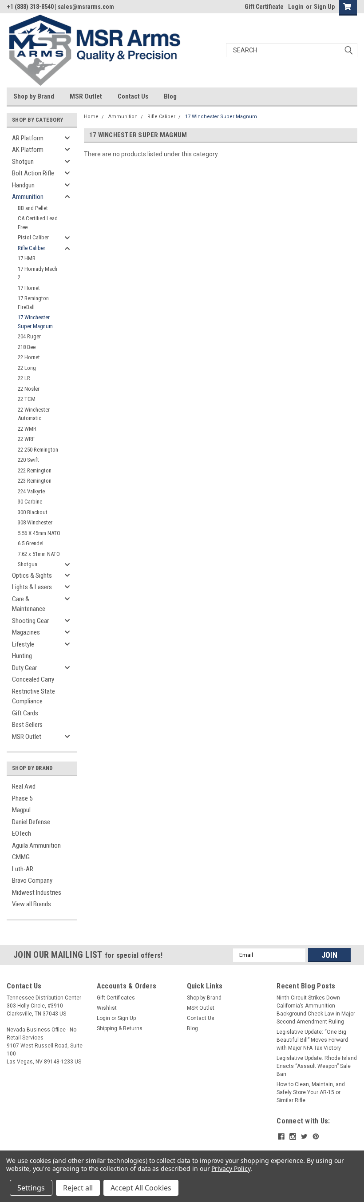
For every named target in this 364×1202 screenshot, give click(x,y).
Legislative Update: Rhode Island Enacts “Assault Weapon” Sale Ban (317, 1066)
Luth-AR (22, 869)
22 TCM (27, 399)
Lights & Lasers (32, 587)
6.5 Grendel (31, 543)
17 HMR (27, 258)
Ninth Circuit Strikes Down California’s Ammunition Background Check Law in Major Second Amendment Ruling (316, 1010)
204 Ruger (29, 336)
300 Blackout (32, 512)
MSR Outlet (86, 96)
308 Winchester (35, 522)
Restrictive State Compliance (33, 696)
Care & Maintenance (28, 604)
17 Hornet (29, 288)
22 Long (27, 368)
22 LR (24, 378)
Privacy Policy (230, 1168)
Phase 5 (22, 798)
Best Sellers (27, 725)
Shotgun (23, 162)
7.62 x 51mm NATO (39, 554)
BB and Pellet (33, 208)
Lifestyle (23, 644)
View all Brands (31, 904)
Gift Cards (25, 713)
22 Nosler (29, 388)
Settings (31, 1188)
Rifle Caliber (31, 248)
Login (296, 6)
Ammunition (28, 197)
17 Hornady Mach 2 (37, 273)
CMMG (21, 857)
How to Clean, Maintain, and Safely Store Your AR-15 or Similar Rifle (311, 1092)
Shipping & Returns (119, 1028)
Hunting (22, 656)
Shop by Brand (33, 96)
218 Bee (27, 347)
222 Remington (34, 470)
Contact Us (133, 96)
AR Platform (28, 138)
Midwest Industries (36, 893)
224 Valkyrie (31, 491)
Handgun (23, 185)
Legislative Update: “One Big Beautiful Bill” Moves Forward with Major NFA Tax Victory (312, 1040)
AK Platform (28, 150)
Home (91, 116)
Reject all (78, 1188)
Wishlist (107, 1008)
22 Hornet (29, 357)
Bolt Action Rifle (33, 173)
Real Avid (24, 786)
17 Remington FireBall (33, 302)
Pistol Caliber (33, 237)
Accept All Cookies (141, 1188)
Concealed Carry (33, 679)
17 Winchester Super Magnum (35, 321)
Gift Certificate (264, 6)
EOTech (21, 833)
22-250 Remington (38, 449)
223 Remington (34, 480)
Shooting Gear (30, 621)
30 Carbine (30, 501)
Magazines (26, 632)
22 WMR (27, 428)
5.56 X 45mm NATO (39, 533)
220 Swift (28, 459)
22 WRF (26, 439)
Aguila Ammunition (36, 845)
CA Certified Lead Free (38, 222)
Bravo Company (32, 881)
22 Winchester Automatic (34, 414)
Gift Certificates (116, 998)
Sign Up (324, 6)
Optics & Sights (32, 575)
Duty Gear (24, 668)
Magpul (21, 810)
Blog (170, 96)
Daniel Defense (31, 822)
